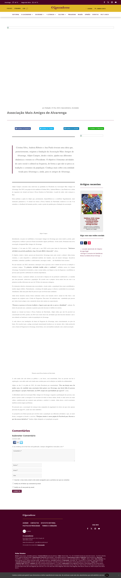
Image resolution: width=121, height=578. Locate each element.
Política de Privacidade (31, 523)
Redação (48, 108)
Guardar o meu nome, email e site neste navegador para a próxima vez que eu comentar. (42, 477)
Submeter (16, 489)
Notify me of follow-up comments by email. (27, 481)
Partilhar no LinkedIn (72, 128)
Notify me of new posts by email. (24, 485)
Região (80, 14)
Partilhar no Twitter (47, 128)
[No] (119, 575)
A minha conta (101, 8)
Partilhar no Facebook (23, 128)
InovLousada (41, 542)
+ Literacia (50, 14)
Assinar (90, 8)
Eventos (95, 14)
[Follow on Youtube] (115, 2)
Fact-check (105, 14)
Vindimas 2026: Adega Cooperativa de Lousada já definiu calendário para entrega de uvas (92, 221)
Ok (107, 575)
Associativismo (66, 108)
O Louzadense (26, 14)
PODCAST (9, 8)
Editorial (15, 14)
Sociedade (38, 14)
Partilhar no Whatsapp (96, 128)
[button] (14, 441)
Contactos (34, 520)
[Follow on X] (108, 2)
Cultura (61, 14)
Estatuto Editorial (48, 520)
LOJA (24, 8)
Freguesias (72, 14)
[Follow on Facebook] (104, 2)
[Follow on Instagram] (111, 2)
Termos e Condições (49, 523)
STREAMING (17, 8)
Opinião (87, 14)
